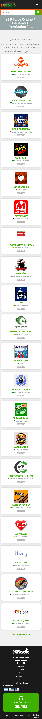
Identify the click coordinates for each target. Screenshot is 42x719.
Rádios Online (21, 19)
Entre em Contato (22, 683)
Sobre (22, 669)
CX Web (27, 715)
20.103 (21, 706)
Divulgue (22, 680)
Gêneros (19, 23)
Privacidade (8, 715)
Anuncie (22, 673)
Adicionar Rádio (22, 676)
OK (38, 12)
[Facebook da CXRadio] (17, 663)
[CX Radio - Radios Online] (21, 651)
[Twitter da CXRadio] (24, 663)
